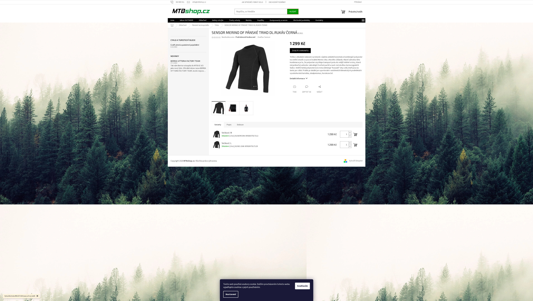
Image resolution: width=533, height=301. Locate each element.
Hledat (292, 11)
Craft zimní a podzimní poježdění (185, 45)
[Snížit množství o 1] (350, 135)
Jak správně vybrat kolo (252, 2)
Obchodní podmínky (277, 2)
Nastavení (231, 294)
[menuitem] (172, 20)
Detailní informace (297, 78)
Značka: (264, 37)
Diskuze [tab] (240, 124)
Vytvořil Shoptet (356, 161)
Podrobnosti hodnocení (245, 37)
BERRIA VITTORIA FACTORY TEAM (185, 61)
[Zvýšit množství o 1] (350, 132)
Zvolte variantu (300, 50)
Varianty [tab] (217, 124)
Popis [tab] (229, 124)
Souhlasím (302, 285)
